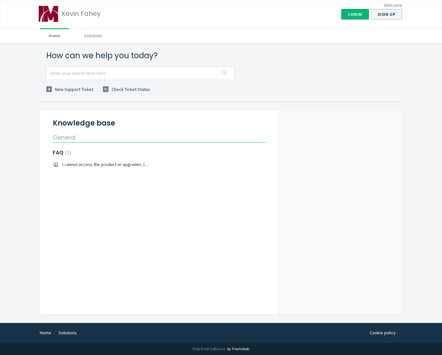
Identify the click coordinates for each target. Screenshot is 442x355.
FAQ (61, 152)
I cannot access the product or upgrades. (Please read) (115, 164)
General (64, 137)
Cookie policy (383, 333)
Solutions (93, 36)
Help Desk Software (209, 348)
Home (54, 36)
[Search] (224, 73)
